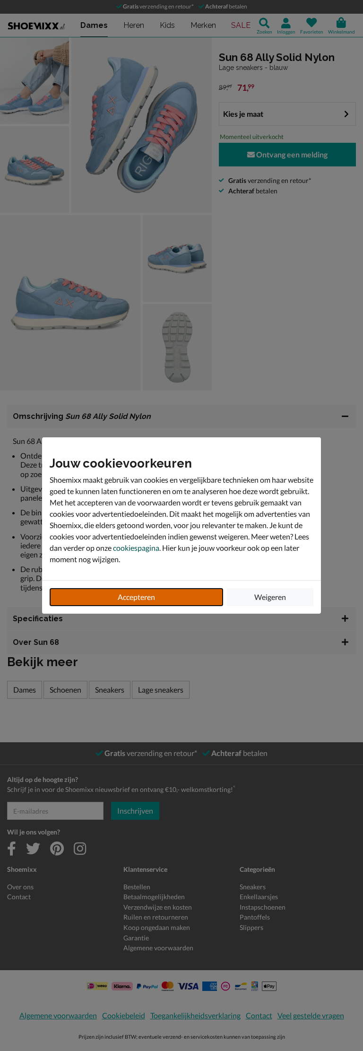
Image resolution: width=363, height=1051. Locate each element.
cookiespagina (136, 547)
